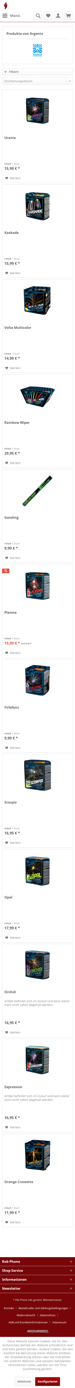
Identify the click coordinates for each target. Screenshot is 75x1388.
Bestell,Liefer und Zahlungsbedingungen (43, 1308)
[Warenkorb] (68, 15)
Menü (15, 15)
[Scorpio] (37, 775)
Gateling (11, 517)
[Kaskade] (37, 205)
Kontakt (9, 1308)
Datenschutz (47, 1315)
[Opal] (37, 870)
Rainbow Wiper (17, 422)
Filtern (13, 72)
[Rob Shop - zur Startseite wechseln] (5, 5)
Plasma (10, 612)
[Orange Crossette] (37, 1154)
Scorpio (10, 802)
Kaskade (11, 233)
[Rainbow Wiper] (37, 395)
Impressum (59, 1322)
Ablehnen (24, 1381)
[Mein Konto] (58, 15)
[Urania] (37, 110)
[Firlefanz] (37, 680)
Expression (13, 1087)
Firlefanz (11, 707)
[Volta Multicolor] (37, 300)
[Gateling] (37, 490)
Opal (8, 897)
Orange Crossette (18, 1182)
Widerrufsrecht (26, 1315)
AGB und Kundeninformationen (28, 1322)
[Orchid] (37, 965)
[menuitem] (11, 15)
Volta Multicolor (17, 328)
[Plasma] (37, 585)
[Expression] (37, 1060)
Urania (10, 138)
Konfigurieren (48, 1381)
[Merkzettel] (48, 15)
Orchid (10, 992)
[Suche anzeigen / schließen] (38, 15)
